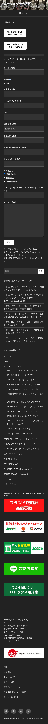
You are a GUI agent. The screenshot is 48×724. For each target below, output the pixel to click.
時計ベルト (8, 479)
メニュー (25, 13)
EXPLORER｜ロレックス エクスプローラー (25, 407)
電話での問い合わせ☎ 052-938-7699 (15, 33)
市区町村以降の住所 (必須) (15, 147)
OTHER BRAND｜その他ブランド (18, 474)
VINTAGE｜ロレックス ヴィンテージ (22, 370)
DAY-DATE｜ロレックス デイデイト (21, 375)
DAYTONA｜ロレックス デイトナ (20, 380)
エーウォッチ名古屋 (17, 3)
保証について (9, 677)
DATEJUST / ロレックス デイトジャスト (23, 416)
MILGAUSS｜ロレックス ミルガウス (22, 411)
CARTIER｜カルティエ (13, 459)
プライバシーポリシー (13, 687)
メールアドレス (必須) (13, 101)
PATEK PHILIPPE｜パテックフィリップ (20, 439)
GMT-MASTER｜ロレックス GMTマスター (24, 402)
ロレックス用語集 (11, 697)
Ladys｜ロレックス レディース (19, 433)
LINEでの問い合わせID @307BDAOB (15, 45)
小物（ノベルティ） (12, 484)
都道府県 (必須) (10, 136)
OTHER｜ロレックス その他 (18, 429)
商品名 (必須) (9, 68)
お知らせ (7, 356)
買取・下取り (9, 682)
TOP (6, 667)
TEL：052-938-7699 (12, 635)
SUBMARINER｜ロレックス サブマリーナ (24, 384)
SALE (6, 361)
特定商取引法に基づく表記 (15, 692)
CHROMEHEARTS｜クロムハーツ (18, 469)
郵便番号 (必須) (10, 124)
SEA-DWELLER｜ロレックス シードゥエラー (25, 389)
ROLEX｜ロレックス (12, 366)
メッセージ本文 (10, 202)
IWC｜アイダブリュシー (14, 454)
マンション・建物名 (12, 159)
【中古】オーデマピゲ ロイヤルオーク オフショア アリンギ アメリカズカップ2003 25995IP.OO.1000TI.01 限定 (23, 298)
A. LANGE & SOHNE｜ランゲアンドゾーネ (22, 449)
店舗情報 (7, 672)
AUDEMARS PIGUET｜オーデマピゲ (19, 444)
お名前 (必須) (9, 89)
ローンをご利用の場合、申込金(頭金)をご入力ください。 (24, 189)
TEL (5, 112)
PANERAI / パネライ (12, 464)
